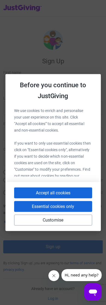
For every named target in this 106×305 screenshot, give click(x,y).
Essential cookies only (53, 206)
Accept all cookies (53, 192)
